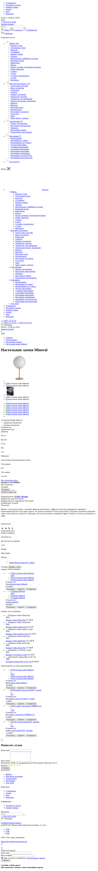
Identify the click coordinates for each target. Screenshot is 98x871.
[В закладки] (14, 490)
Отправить (6, 768)
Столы (13, 74)
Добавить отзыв (14, 567)
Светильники (16, 121)
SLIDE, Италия (21, 497)
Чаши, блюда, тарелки (19, 118)
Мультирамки (16, 138)
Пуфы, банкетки (17, 69)
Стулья (13, 78)
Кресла (13, 65)
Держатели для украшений (21, 99)
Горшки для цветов (18, 94)
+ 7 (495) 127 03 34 (8, 321)
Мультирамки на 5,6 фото (21, 143)
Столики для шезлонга (20, 76)
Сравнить (21, 589)
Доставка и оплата (13, 5)
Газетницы (15, 90)
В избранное (31, 589)
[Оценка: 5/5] (20, 766)
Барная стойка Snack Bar (16, 648)
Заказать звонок (7, 24)
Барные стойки (17, 54)
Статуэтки (15, 114)
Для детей (14, 162)
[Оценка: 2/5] (12, 766)
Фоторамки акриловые (20, 151)
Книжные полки (17, 61)
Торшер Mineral (12, 602)
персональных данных (36, 858)
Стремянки (15, 52)
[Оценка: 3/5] (15, 766)
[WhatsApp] (12, 528)
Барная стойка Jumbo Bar (16, 627)
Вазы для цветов (17, 88)
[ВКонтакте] (2, 528)
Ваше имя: (5, 750)
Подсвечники (16, 110)
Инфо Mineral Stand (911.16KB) (22, 563)
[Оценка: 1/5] (9, 766)
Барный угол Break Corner (16, 655)
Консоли (14, 50)
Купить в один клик (9, 492)
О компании (11, 3)
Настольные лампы (18, 130)
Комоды (14, 103)
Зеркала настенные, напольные (23, 101)
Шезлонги (15, 80)
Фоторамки (15, 136)
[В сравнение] (11, 490)
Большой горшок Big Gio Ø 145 (19, 662)
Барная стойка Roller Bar (16, 641)
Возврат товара (12, 7)
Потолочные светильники (21, 132)
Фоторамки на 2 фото (19, 140)
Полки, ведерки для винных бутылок (26, 67)
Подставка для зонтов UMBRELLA (20, 715)
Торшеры (14, 128)
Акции (8, 9)
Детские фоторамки (19, 145)
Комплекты (15, 63)
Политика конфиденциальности (14, 842)
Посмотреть (11, 589)
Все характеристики (9, 480)
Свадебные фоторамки (20, 149)
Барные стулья (16, 46)
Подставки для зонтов (20, 112)
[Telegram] (5, 528)
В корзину (5, 490)
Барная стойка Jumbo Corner (17, 634)
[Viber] (9, 528)
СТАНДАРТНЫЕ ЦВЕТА (11, 420)
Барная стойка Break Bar (16, 620)
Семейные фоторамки (19, 147)
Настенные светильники (21, 126)
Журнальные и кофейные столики (24, 58)
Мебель (14, 43)
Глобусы (14, 92)
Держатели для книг (19, 97)
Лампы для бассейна (19, 124)
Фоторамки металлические (22, 158)
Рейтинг (4, 766)
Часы (13, 116)
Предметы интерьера (19, 84)
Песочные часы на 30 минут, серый (20, 699)
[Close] (8, 168)
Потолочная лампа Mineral (16, 584)
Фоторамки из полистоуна (21, 156)
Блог (8, 12)
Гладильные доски (18, 48)
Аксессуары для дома (19, 86)
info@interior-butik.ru (13, 823)
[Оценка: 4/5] (17, 766)
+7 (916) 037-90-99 (8, 22)
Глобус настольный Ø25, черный (19, 730)
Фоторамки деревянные (20, 153)
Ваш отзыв (5, 761)
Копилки (14, 105)
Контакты (10, 14)
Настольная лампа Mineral (16, 344)
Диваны (14, 56)
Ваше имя (5, 853)
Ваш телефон (6, 855)
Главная (9, 338)
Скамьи (14, 71)
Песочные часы (17, 107)
